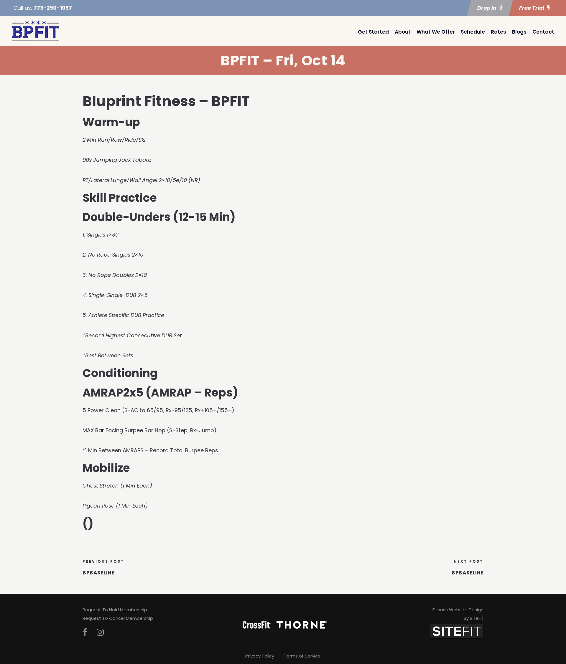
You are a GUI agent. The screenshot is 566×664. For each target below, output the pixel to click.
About (403, 31)
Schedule (473, 31)
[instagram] (100, 632)
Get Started (373, 31)
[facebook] (85, 632)
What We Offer (436, 31)
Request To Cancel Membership (118, 618)
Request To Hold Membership (115, 610)
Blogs (519, 31)
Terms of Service (302, 656)
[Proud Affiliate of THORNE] (302, 624)
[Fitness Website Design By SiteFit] (456, 631)
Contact (543, 31)
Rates (498, 31)
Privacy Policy (259, 656)
